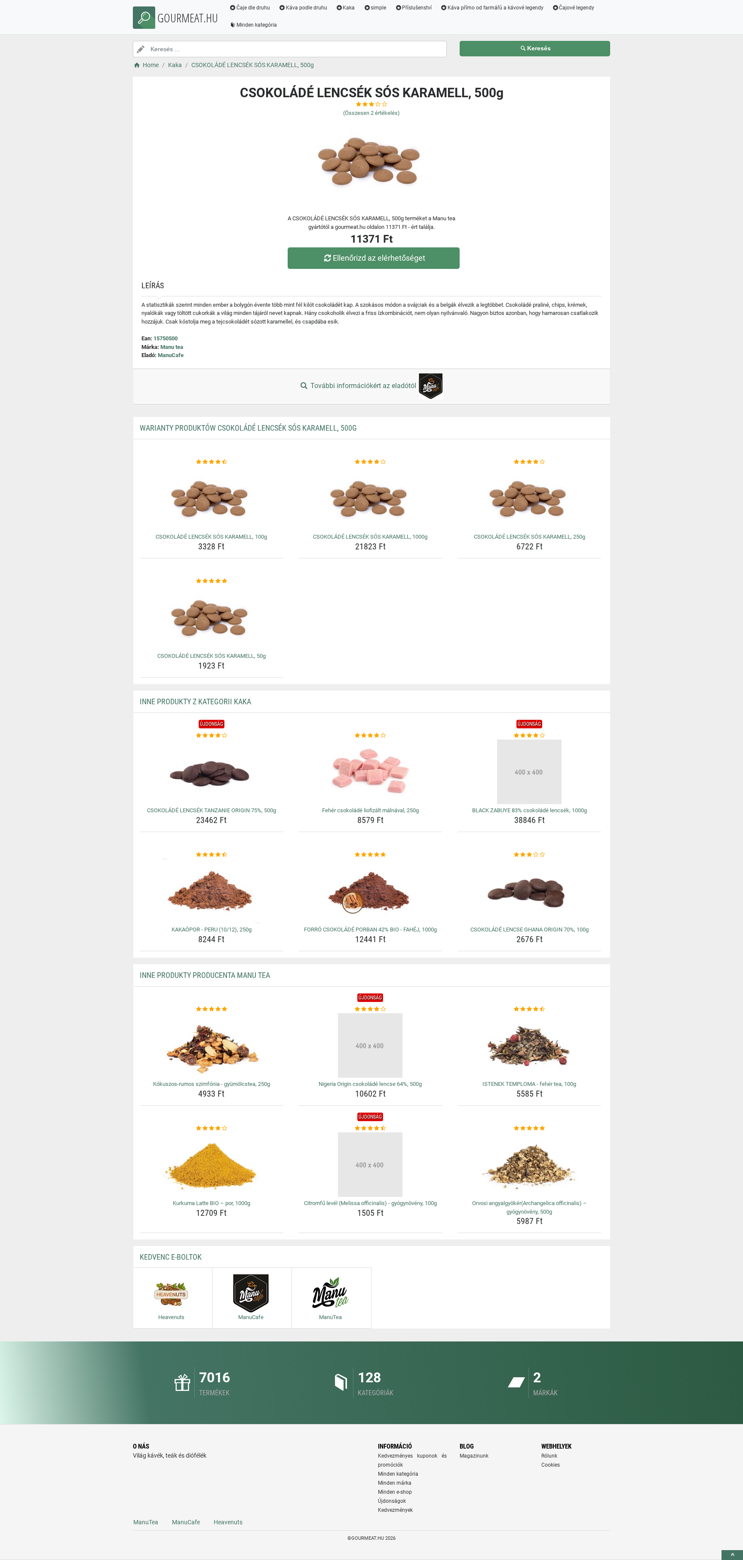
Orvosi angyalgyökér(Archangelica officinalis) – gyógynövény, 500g (529, 1207)
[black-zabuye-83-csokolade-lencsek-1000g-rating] (529, 735)
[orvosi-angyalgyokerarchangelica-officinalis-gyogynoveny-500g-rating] (529, 1128)
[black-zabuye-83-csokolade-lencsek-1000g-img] (529, 772)
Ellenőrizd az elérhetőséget (379, 257)
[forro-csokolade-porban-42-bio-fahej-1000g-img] (370, 891)
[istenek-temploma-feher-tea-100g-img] (529, 1045)
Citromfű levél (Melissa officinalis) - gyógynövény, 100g (370, 1203)
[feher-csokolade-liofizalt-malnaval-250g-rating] (370, 735)
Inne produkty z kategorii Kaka (195, 701)
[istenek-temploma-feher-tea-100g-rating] (529, 1009)
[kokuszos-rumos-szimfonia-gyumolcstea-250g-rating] (211, 1009)
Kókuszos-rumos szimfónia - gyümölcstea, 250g (211, 1084)
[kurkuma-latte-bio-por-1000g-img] (211, 1164)
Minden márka (394, 1483)
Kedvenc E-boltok (171, 1256)
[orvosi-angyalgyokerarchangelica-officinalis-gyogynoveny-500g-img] (529, 1164)
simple (378, 8)
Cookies (550, 1465)
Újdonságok (392, 1501)
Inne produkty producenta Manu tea (205, 975)
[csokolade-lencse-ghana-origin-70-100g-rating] (529, 855)
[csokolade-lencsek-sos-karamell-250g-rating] (529, 462)
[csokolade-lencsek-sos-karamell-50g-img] (211, 617)
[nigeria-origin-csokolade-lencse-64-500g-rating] (370, 1009)
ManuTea (145, 1522)
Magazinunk (474, 1456)
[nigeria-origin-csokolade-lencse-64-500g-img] (370, 1045)
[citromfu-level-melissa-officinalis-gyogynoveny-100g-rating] (370, 1128)
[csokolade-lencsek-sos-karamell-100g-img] (211, 498)
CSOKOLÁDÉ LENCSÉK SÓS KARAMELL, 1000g (370, 536)
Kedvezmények (395, 1510)
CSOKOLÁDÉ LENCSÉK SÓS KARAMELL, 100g (211, 536)
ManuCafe (171, 355)
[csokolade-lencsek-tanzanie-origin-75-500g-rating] (211, 735)
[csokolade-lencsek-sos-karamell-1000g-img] (370, 498)
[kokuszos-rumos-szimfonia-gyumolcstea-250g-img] (211, 1045)
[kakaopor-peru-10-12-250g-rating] (211, 855)
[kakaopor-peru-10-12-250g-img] (211, 891)
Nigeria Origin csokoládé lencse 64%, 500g (370, 1084)
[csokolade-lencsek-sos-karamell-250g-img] (529, 498)
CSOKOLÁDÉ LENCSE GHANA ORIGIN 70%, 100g (529, 929)
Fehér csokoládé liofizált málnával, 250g (370, 810)
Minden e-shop (395, 1492)
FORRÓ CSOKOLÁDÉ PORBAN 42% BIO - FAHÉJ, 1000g (370, 929)
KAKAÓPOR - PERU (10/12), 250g (212, 929)
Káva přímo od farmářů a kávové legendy (495, 8)
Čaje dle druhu (253, 8)
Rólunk (549, 1456)
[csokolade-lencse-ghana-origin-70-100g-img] (529, 891)
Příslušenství (417, 8)
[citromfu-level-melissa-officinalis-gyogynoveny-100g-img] (370, 1164)
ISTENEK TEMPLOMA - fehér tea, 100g (529, 1084)
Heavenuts (228, 1522)
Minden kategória (256, 25)
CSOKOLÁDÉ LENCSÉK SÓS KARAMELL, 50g (211, 656)
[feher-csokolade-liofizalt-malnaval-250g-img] (370, 772)
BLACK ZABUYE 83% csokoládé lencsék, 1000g (529, 810)
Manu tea (171, 347)
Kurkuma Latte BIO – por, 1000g (211, 1203)
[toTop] (732, 1555)
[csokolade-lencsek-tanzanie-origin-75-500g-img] (211, 772)
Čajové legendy (576, 8)
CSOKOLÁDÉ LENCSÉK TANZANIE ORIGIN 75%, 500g (211, 810)
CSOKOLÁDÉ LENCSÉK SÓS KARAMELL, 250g (529, 536)
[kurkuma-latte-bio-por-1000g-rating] (211, 1128)
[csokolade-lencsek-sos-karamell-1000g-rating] (370, 462)
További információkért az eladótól (363, 386)
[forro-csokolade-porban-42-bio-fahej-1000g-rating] (370, 855)
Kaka (349, 8)
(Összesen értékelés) (371, 113)
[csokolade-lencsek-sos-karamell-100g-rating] (211, 462)
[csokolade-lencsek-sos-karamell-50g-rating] (211, 581)
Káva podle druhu (306, 8)
